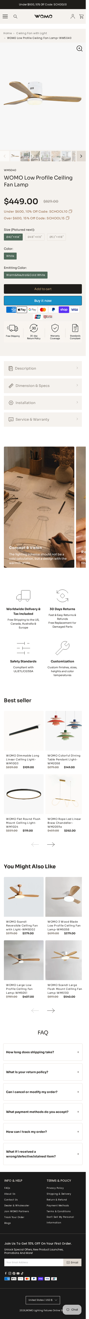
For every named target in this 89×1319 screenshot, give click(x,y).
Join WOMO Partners (16, 1211)
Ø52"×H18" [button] (56, 243)
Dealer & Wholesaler (16, 1205)
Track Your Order (14, 1217)
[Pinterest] (14, 1273)
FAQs (7, 1188)
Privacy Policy (55, 1188)
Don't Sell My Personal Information (60, 1219)
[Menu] (5, 16)
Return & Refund (57, 1199)
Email (74, 1262)
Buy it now (43, 307)
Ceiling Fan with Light (31, 40)
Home (7, 40)
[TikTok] (22, 1273)
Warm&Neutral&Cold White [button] (25, 281)
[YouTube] (18, 1273)
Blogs (7, 1223)
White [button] (10, 262)
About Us (10, 1194)
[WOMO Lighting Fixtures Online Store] (43, 16)
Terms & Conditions (59, 1211)
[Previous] (4, 162)
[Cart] (81, 16)
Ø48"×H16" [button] (35, 243)
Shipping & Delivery (59, 1194)
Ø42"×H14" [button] (13, 243)
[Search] (15, 16)
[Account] (72, 16)
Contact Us (11, 1199)
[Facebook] (5, 1273)
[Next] (81, 162)
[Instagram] (9, 1273)
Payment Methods (58, 1205)
